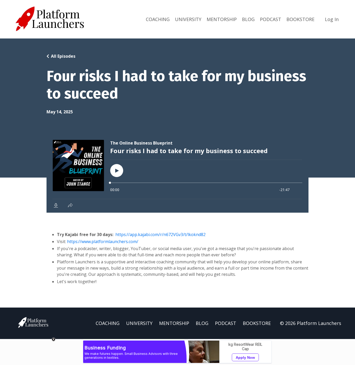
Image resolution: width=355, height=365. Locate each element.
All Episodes (63, 56)
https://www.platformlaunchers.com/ (102, 241)
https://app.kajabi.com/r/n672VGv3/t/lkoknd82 (160, 234)
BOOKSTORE (300, 19)
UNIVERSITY (188, 19)
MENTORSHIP (222, 19)
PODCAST (270, 19)
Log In (332, 19)
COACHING (158, 19)
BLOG (248, 19)
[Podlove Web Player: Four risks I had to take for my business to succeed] (177, 173)
